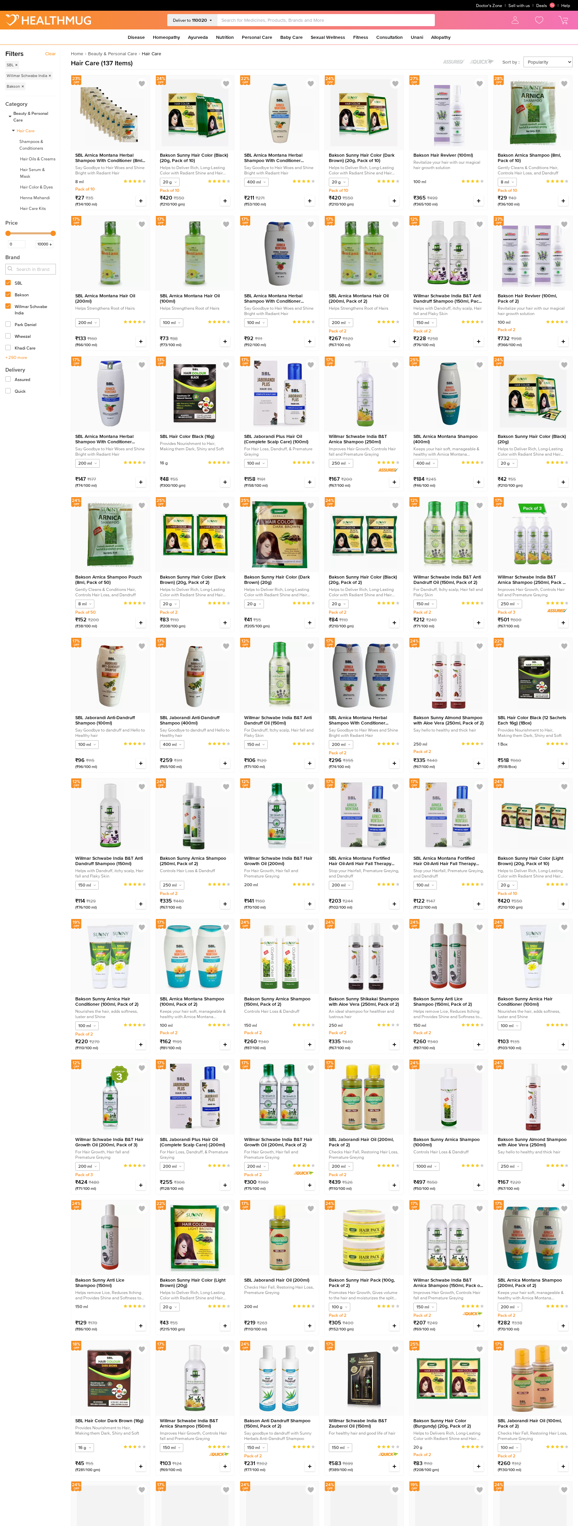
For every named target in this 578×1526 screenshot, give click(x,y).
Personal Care (257, 37)
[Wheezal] (8, 336)
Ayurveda (198, 37)
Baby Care (291, 37)
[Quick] (8, 391)
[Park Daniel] (8, 324)
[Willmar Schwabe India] (8, 306)
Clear (50, 53)
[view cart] (563, 20)
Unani (417, 37)
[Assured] (8, 379)
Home (77, 53)
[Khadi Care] (8, 348)
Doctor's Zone (489, 5)
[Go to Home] (48, 20)
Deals (541, 5)
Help (565, 5)
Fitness (360, 37)
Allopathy (441, 37)
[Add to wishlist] (141, 83)
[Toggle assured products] (454, 61)
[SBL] (8, 283)
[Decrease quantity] (125, 201)
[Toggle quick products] (481, 61)
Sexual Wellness (328, 37)
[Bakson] (8, 295)
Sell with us (519, 5)
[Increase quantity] (141, 201)
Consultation (389, 37)
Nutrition (225, 37)
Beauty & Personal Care (112, 53)
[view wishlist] (539, 20)
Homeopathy (166, 37)
